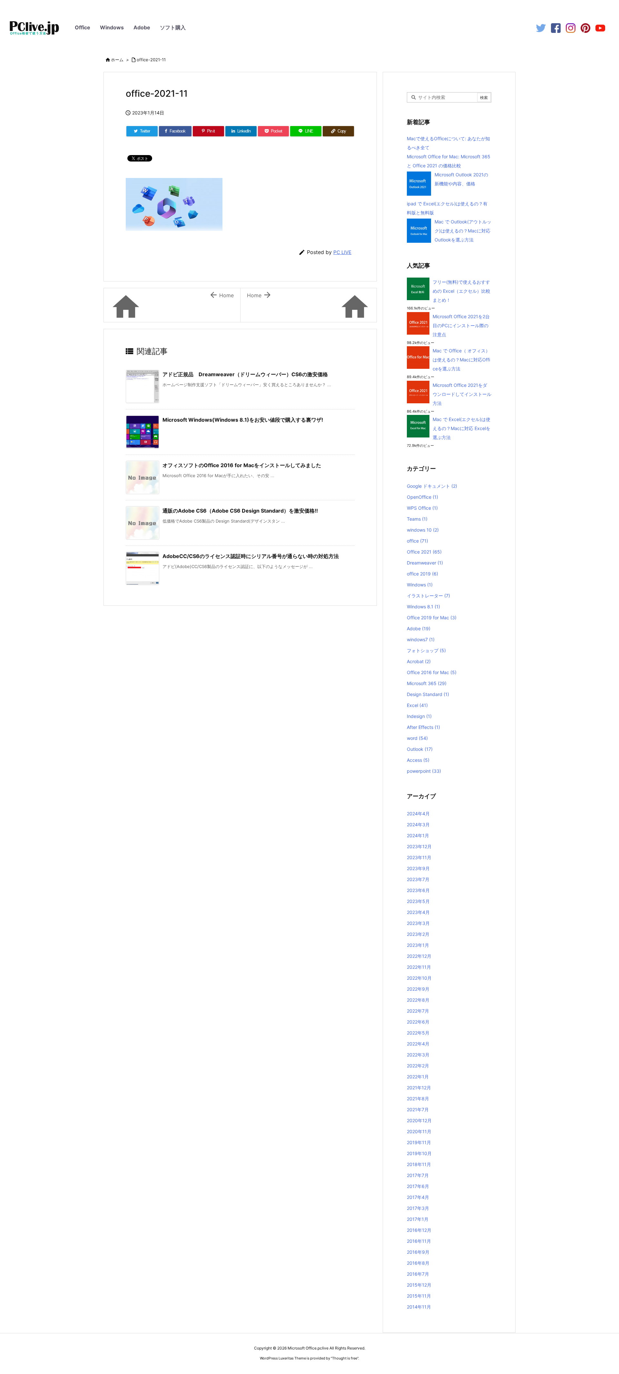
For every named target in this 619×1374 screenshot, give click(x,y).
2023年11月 (419, 857)
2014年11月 (419, 1307)
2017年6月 (418, 1186)
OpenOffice (422, 497)
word (417, 738)
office (417, 541)
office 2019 (422, 573)
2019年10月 (419, 1153)
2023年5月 (418, 901)
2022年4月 (418, 1043)
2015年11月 (419, 1296)
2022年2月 (418, 1065)
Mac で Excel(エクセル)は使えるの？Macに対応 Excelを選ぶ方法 (461, 428)
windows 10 (423, 530)
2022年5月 (418, 1032)
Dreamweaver (425, 562)
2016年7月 (418, 1274)
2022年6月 (418, 1022)
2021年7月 (418, 1109)
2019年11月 (419, 1142)
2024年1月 (418, 835)
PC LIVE (342, 252)
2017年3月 (418, 1208)
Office (82, 27)
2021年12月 (419, 1087)
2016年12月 (419, 1230)
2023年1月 (418, 945)
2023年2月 (418, 934)
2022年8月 (418, 1000)
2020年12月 (419, 1120)
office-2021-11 (151, 59)
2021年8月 (418, 1098)
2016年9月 (418, 1252)
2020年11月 (419, 1131)
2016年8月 (418, 1263)
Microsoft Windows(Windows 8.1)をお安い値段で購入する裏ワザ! (242, 420)
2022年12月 (419, 956)
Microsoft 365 (427, 683)
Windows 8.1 (423, 606)
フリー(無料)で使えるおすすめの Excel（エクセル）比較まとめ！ (461, 291)
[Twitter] (541, 27)
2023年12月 (419, 846)
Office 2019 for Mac (432, 617)
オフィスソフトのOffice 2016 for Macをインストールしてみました (241, 465)
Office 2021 (424, 552)
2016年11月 (419, 1241)
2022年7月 (418, 1011)
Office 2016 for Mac (432, 672)
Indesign (419, 716)
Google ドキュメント (432, 486)
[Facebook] (556, 27)
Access (418, 760)
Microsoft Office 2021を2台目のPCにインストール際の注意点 (461, 325)
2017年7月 (418, 1175)
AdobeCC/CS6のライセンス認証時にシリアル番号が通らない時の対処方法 (250, 556)
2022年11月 (419, 967)
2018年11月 (419, 1164)
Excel (417, 705)
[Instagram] (570, 27)
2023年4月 (418, 912)
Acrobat (419, 661)
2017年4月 (418, 1197)
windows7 (421, 639)
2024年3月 (418, 824)
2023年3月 (418, 923)
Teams (417, 519)
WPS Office (422, 508)
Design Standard (428, 694)
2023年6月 (418, 890)
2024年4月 (418, 813)
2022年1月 (418, 1076)
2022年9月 (418, 989)
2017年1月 (417, 1219)
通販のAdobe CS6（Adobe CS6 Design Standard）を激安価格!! (240, 510)
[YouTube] (600, 27)
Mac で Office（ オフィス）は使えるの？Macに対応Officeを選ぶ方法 (461, 359)
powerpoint (424, 771)
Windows (112, 27)
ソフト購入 (173, 27)
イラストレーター (428, 595)
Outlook (420, 749)
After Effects (423, 727)
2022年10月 (419, 978)
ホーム (117, 59)
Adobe (141, 27)
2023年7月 (418, 879)
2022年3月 (418, 1054)
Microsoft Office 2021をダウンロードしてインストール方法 (462, 394)
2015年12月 (419, 1285)
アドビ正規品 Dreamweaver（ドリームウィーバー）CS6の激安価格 (245, 374)
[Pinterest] (585, 27)
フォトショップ (426, 650)
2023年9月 (418, 868)
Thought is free (344, 1358)
